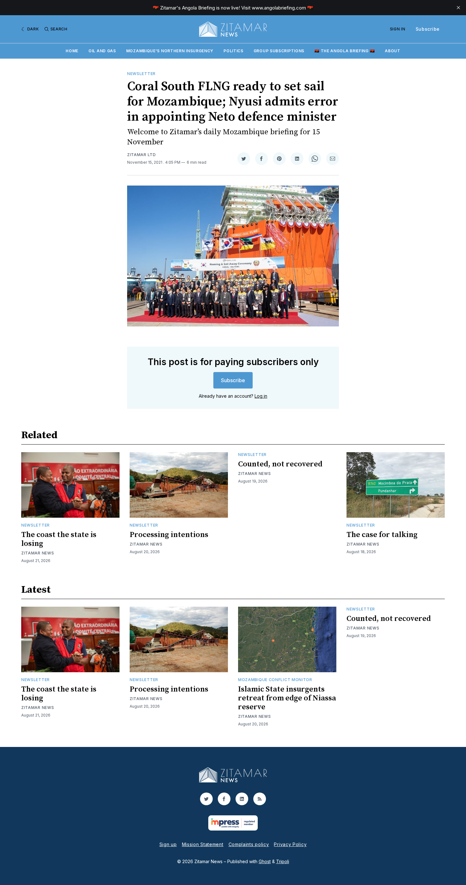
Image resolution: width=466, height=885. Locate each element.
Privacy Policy (290, 844)
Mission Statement (202, 844)
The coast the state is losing (58, 539)
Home (72, 50)
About (392, 50)
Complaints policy (249, 844)
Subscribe (428, 29)
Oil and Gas (102, 50)
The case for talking (381, 535)
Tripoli (282, 861)
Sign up (168, 844)
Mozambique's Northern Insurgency (169, 50)
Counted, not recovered (280, 464)
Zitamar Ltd (141, 154)
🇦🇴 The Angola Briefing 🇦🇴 (344, 50)
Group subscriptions (279, 50)
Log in (261, 396)
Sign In (397, 29)
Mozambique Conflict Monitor (275, 679)
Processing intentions (169, 535)
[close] (458, 8)
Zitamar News (37, 553)
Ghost (265, 861)
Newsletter (141, 73)
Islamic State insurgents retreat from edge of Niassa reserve (287, 698)
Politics (233, 50)
